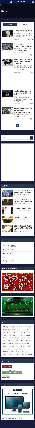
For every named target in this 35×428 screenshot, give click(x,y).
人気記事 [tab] (25, 24)
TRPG (5, 327)
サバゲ (14, 329)
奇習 (4, 340)
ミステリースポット (24, 332)
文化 (11, 343)
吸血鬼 (5, 338)
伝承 (19, 335)
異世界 (23, 346)
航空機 (5, 351)
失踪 (17, 338)
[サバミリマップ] (17, 2)
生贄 (17, 346)
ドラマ (5, 332)
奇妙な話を (25, 338)
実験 (10, 340)
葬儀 (12, 351)
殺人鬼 (5, 346)
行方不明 (24, 351)
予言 (5, 335)
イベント (27, 327)
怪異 (28, 340)
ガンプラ (6, 329)
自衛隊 (23, 349)
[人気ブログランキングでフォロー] (12, 373)
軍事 (11, 354)
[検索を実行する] (31, 138)
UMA (12, 327)
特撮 (11, 346)
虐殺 (17, 351)
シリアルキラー (23, 329)
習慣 (16, 349)
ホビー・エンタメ (9, 261)
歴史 (5, 257)
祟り (4, 349)
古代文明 (27, 335)
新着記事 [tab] (10, 24)
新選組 (17, 343)
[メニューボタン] (33, 2)
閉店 (24, 354)
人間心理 (12, 335)
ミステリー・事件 (9, 249)
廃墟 (22, 340)
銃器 (18, 354)
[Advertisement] (17, 81)
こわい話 (19, 327)
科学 (10, 349)
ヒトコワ (13, 332)
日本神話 (25, 343)
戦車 (5, 343)
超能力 (5, 354)
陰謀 (30, 354)
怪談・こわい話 (8, 253)
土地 (11, 338)
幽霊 (17, 340)
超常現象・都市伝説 (10, 246)
